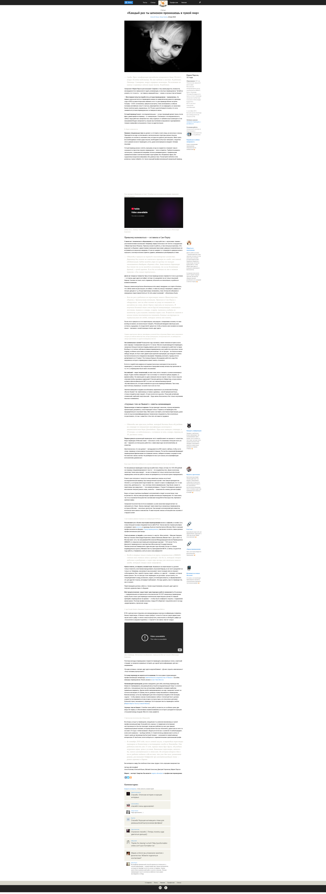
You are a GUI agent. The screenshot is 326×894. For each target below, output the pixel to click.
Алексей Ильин (154, 17)
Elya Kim (133, 818)
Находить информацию (194, 431)
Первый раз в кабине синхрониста (193, 141)
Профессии (174, 2)
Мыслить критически (193, 474)
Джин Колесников (136, 792)
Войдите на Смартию (130, 789)
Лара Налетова (135, 829)
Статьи (153, 2)
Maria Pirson (134, 862)
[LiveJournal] (133, 777)
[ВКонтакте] (126, 777)
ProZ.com (189, 529)
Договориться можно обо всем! (193, 574)
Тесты (145, 2)
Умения (184, 2)
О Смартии (148, 882)
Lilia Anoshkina (135, 803)
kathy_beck (134, 840)
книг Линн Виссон (158, 680)
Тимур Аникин (163, 17)
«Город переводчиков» (194, 549)
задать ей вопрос (157, 773)
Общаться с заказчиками (191, 249)
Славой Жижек (144, 703)
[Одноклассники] (131, 777)
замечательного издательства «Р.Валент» (159, 677)
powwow (139, 527)
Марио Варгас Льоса (132, 703)
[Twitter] (128, 777)
